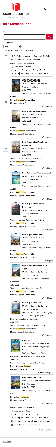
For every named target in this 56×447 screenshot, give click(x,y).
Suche (6, 32)
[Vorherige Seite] (15, 70)
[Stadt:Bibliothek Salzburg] (16, 10)
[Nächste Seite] (15, 73)
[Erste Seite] (11, 70)
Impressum (7, 442)
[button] (49, 36)
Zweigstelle (8, 42)
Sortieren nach (16, 63)
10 (12, 73)
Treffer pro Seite (44, 73)
